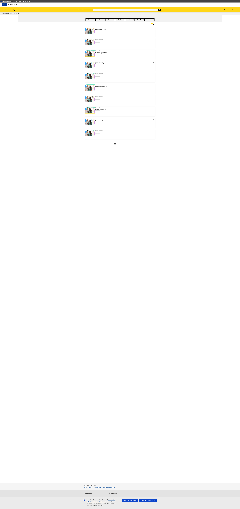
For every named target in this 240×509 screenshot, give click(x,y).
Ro (233, 9)
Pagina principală (5, 13)
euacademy (9, 10)
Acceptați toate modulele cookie (130, 500)
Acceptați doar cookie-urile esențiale (148, 500)
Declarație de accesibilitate (109, 487)
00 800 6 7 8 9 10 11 (92, 497)
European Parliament (113, 497)
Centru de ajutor (88, 487)
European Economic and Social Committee (142, 497)
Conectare (228, 9)
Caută (18, 13)
